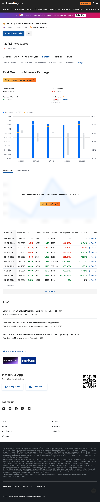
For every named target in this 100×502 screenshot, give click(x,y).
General (7, 57)
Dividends (70, 63)
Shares (5, 9)
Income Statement (25, 63)
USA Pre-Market (41, 9)
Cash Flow (52, 63)
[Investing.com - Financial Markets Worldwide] (14, 3)
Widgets (5, 436)
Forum (69, 57)
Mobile (4, 426)
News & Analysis (30, 57)
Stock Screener (17, 9)
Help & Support (58, 431)
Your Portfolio (7, 431)
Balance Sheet (40, 63)
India (29, 9)
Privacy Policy (28, 486)
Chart (16, 57)
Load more (50, 291)
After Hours (55, 9)
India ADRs (91, 9)
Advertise (56, 426)
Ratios (61, 63)
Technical (58, 57)
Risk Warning (41, 486)
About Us (55, 421)
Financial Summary (9, 63)
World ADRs (78, 9)
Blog (4, 421)
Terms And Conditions (11, 486)
